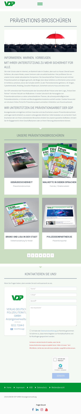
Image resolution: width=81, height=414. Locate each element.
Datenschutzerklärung (48, 331)
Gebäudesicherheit (22, 182)
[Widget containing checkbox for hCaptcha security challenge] (60, 363)
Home (9, 387)
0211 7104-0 (17, 325)
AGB (30, 387)
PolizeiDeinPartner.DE (59, 237)
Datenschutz (42, 387)
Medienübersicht (58, 387)
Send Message (19, 329)
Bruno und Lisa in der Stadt (21, 237)
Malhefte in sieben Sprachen (59, 182)
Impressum (20, 387)
